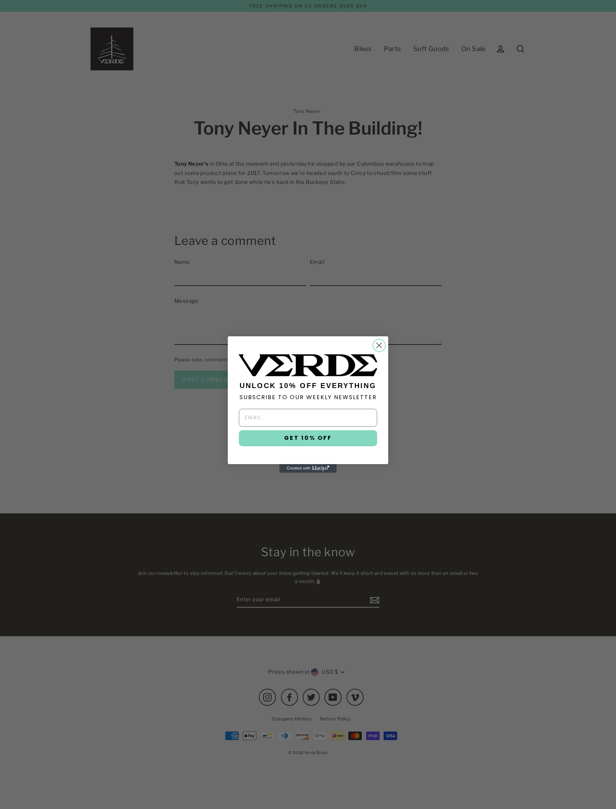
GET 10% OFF (308, 438)
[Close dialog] (379, 345)
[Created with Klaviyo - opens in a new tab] (308, 468)
